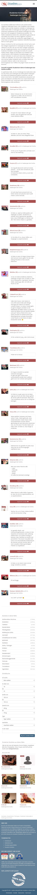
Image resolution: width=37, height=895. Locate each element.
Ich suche (4, 677)
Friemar (18, 651)
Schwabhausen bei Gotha (18, 637)
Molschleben (18, 664)
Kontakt (15, 893)
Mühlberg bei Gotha (18, 632)
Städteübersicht (9, 843)
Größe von (5, 694)
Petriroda (18, 661)
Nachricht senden (22, 103)
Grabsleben (18, 622)
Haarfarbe (5, 722)
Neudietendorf (18, 653)
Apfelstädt (18, 640)
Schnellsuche (8, 841)
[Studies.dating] (11, 4)
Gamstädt (18, 635)
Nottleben (18, 643)
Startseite (3, 816)
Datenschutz (21, 893)
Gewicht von (5, 705)
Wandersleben (18, 627)
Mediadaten (9, 893)
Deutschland (10, 816)
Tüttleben (18, 624)
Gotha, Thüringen (18, 645)
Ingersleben (18, 669)
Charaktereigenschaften (11, 845)
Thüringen (16, 816)
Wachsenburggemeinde (18, 658)
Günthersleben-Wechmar (18, 619)
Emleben (18, 648)
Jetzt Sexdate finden (28, 735)
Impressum (28, 893)
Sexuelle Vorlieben (9, 847)
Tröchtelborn (18, 666)
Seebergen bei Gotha (16, 89)
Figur (3, 716)
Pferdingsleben (18, 630)
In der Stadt (5, 729)
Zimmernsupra (18, 656)
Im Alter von (5, 684)
